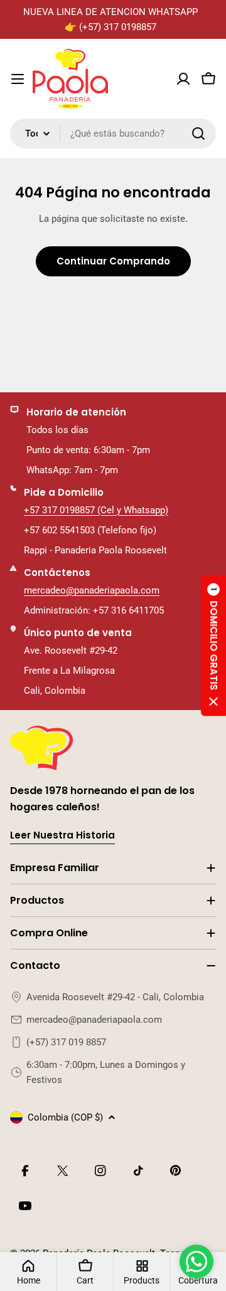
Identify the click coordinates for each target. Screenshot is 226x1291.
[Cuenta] (183, 78)
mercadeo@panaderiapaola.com (91, 590)
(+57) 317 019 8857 (66, 1042)
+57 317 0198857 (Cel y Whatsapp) (96, 510)
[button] (213, 645)
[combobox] (113, 133)
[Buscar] (198, 133)
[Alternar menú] (17, 78)
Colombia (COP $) (65, 1117)
